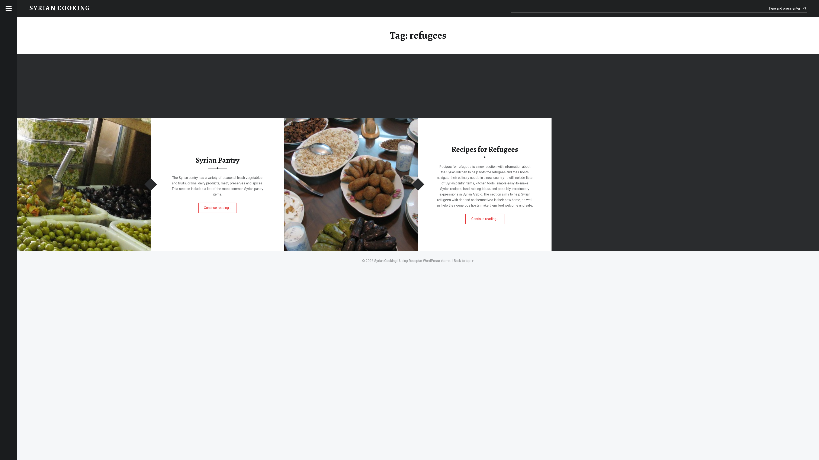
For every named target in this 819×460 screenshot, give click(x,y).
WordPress (431, 261)
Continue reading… (220, 206)
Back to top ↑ (464, 261)
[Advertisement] (418, 86)
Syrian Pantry (218, 160)
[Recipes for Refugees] (351, 120)
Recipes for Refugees (485, 149)
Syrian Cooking (385, 261)
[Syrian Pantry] (84, 120)
